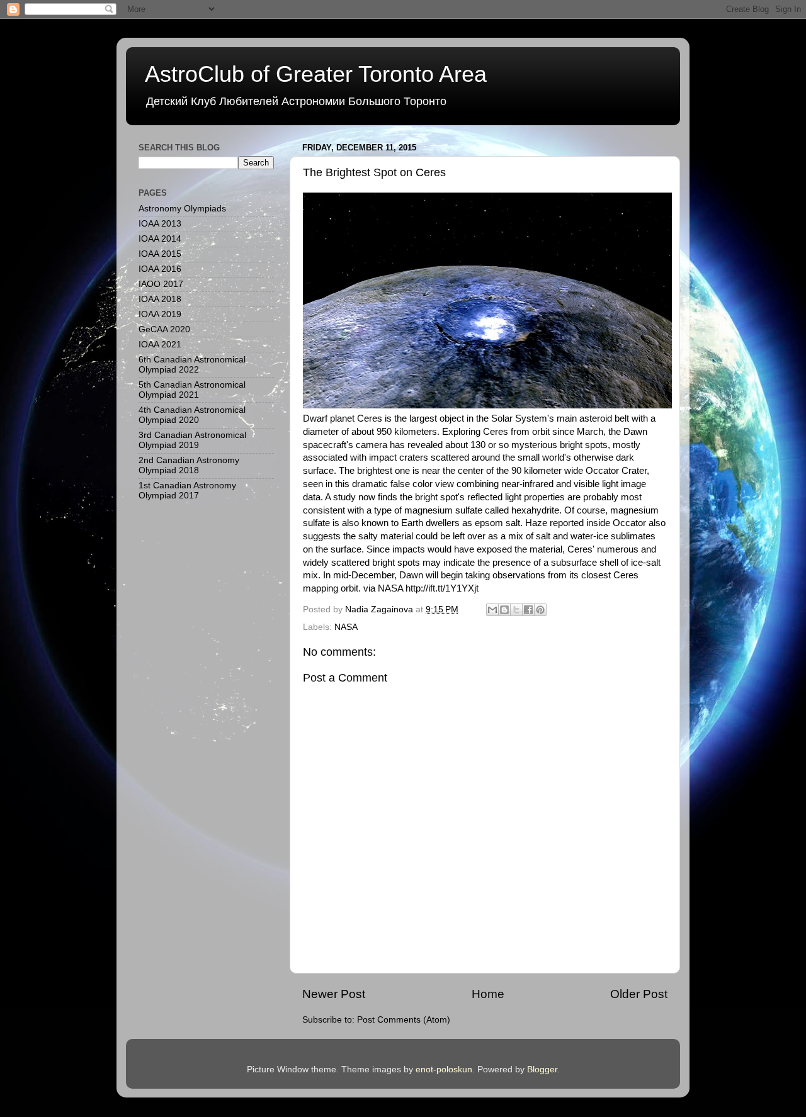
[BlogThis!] (504, 609)
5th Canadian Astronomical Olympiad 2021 (192, 390)
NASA (346, 627)
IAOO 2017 (161, 284)
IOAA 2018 (160, 299)
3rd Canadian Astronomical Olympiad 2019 (192, 440)
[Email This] (492, 609)
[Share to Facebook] (528, 609)
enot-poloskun (444, 1069)
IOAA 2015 (160, 254)
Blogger (542, 1069)
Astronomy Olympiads (182, 208)
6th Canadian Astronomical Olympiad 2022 (192, 364)
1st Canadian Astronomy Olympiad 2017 (187, 490)
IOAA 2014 (160, 239)
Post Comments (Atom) (403, 1019)
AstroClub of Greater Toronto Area (316, 74)
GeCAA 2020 (164, 329)
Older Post (638, 994)
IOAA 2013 (160, 223)
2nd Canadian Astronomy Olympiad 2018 (189, 465)
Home (488, 994)
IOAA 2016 (160, 269)
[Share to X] (516, 609)
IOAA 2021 (160, 344)
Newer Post (333, 994)
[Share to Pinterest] (540, 609)
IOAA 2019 (160, 314)
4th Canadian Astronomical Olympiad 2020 (192, 415)
